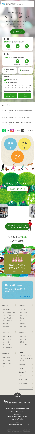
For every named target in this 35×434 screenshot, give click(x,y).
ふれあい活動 (23, 345)
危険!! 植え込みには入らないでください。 (20, 123)
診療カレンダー (23, 372)
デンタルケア (6, 345)
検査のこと (6, 324)
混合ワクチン (23, 315)
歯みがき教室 (6, 357)
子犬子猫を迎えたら (8, 348)
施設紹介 (22, 342)
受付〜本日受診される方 (9, 312)
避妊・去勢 (23, 326)
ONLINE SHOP (23, 384)
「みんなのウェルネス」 (26, 355)
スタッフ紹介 (23, 339)
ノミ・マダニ (23, 312)
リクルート (21, 376)
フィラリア (23, 309)
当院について (22, 332)
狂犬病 (22, 318)
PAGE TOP (17, 396)
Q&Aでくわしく (17, 32)
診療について (5, 305)
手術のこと (6, 326)
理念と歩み (23, 336)
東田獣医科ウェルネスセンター (13, 4)
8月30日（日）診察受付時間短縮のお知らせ (20, 111)
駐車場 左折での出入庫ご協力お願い (19, 117)
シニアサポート (7, 339)
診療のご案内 (6, 309)
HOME (20, 387)
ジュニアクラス (7, 363)
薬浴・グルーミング (8, 336)
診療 (10, 96)
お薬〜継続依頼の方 (8, 318)
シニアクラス (6, 366)
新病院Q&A (22, 364)
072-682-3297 (18, 131)
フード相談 (6, 342)
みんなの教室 (5, 353)
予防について (22, 305)
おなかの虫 (23, 321)
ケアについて (5, 332)
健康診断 (22, 324)
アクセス (24, 96)
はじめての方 (6, 321)
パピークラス (6, 360)
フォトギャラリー (23, 380)
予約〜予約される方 (8, 315)
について (10, 144)
